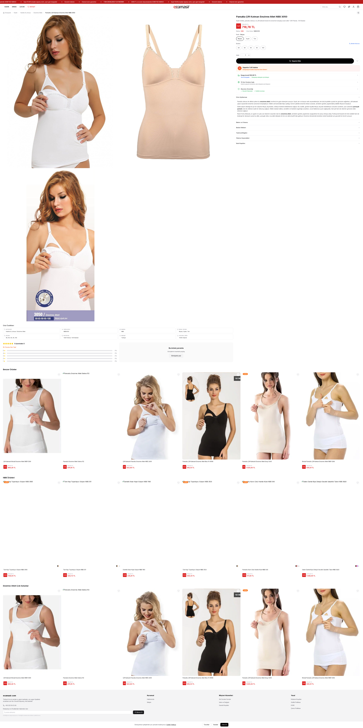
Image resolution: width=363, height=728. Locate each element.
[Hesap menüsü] (353, 7)
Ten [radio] (255, 38)
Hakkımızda (150, 699)
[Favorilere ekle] (357, 61)
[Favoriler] (344, 7)
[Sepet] (358, 7)
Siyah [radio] (247, 38)
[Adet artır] (248, 55)
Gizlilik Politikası (296, 702)
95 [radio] (257, 48)
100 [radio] (263, 48)
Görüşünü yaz (176, 356)
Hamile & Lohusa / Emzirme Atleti (15, 331)
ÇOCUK (22, 7)
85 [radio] (245, 48)
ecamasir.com (9, 695)
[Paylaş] (358, 12)
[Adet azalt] (242, 55)
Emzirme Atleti (38, 12)
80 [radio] (239, 48)
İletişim (149, 702)
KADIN (7, 7)
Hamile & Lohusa (25, 12)
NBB (122, 331)
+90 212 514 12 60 (10, 705)
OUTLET (32, 7)
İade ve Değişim (224, 702)
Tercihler (206, 724)
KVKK (292, 705)
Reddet (215, 724)
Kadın (15, 12)
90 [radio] (251, 48)
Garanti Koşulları (224, 705)
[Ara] (340, 7)
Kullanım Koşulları (296, 699)
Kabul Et (224, 724)
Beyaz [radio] (240, 38)
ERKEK (14, 7)
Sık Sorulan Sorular (225, 699)
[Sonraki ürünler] (360, 407)
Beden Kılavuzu (355, 43)
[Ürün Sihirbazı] (349, 7)
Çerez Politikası (296, 708)
